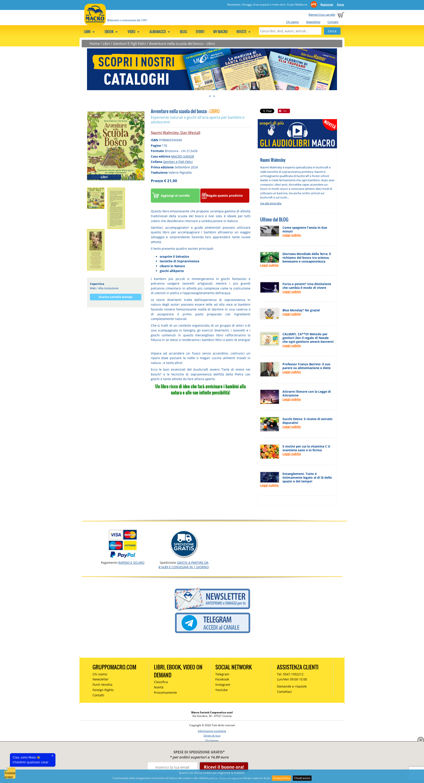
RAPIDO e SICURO (131, 562)
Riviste (242, 31)
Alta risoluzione (108, 288)
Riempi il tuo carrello (322, 15)
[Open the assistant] (9, 773)
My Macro (220, 31)
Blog (183, 31)
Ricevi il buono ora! (224, 767)
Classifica (161, 682)
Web (93, 288)
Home (94, 43)
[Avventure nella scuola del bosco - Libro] (116, 146)
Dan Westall (190, 132)
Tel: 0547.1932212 (290, 674)
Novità (158, 687)
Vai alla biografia (270, 203)
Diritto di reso (212, 735)
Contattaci (284, 692)
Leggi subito (291, 235)
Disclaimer (212, 740)
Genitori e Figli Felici (178, 162)
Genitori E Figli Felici (129, 43)
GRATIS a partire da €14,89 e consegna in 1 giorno (184, 564)
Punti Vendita (102, 684)
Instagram (222, 684)
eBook (109, 31)
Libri (87, 31)
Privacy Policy (281, 778)
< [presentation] (210, 96)
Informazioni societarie (212, 731)
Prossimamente (165, 692)
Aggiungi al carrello (175, 195)
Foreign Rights (103, 690)
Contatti (332, 22)
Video (132, 31)
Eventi (200, 31)
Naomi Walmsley (165, 132)
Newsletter (313, 22)
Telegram (222, 674)
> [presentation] (214, 96)
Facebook (222, 679)
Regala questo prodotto (225, 195)
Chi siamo (292, 22)
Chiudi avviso (302, 778)
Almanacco (158, 31)
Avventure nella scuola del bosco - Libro (182, 43)
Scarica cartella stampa (115, 297)
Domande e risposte (292, 686)
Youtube (221, 690)
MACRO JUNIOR (182, 156)
